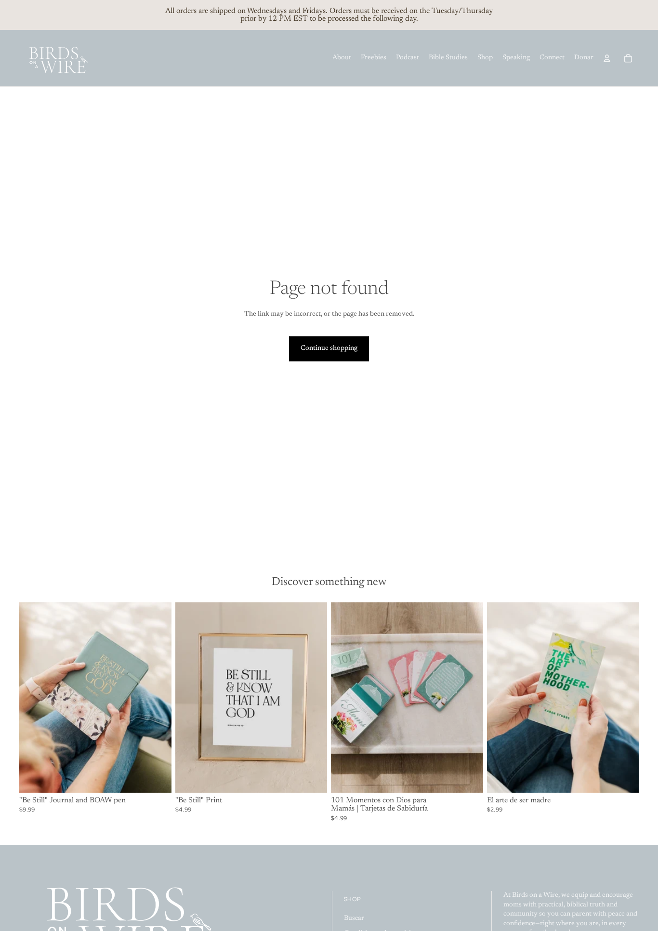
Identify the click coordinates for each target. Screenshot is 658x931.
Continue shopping (329, 348)
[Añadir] (156, 777)
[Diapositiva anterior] (33, 697)
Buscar (354, 918)
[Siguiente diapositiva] (157, 697)
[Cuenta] (607, 58)
